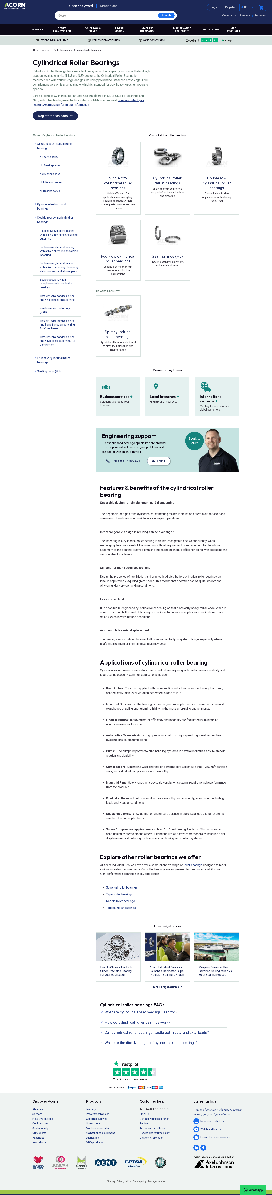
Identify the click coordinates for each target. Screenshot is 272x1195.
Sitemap (111, 1181)
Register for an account (55, 116)
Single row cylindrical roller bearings (54, 146)
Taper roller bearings (119, 894)
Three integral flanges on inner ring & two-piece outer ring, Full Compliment (57, 340)
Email (161, 461)
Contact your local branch (154, 1118)
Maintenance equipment (182, 30)
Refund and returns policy (155, 1132)
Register (230, 7)
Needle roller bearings (120, 901)
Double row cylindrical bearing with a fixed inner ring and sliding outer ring (59, 234)
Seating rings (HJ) (49, 371)
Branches (260, 15)
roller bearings (193, 865)
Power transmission (62, 30)
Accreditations (40, 1142)
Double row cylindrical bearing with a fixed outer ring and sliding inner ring (59, 251)
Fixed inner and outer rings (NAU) (55, 310)
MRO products (233, 30)
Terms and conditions (152, 1128)
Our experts (39, 1132)
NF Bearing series (50, 190)
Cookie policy (139, 1181)
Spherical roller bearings (121, 887)
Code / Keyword (81, 6)
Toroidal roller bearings (121, 908)
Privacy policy (124, 1181)
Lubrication (211, 29)
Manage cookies (156, 1181)
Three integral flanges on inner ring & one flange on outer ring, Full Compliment (57, 324)
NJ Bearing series (50, 173)
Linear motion (119, 30)
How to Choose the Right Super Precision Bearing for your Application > (217, 1112)
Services (245, 15)
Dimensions (109, 6)
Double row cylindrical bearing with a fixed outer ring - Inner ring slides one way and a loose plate (59, 267)
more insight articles (166, 987)
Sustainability (40, 1128)
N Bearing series (49, 156)
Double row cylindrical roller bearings (55, 220)
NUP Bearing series (51, 182)
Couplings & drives (93, 30)
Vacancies (38, 1137)
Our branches (40, 1123)
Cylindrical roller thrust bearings (51, 206)
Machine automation (147, 30)
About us (37, 1109)
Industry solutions (42, 1118)
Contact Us (229, 15)
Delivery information (151, 1137)
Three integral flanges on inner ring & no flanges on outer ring (57, 297)
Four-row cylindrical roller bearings (53, 360)
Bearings (37, 29)
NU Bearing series (50, 165)
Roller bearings (62, 50)
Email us (145, 1114)
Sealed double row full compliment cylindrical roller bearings (56, 283)
